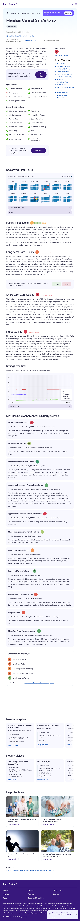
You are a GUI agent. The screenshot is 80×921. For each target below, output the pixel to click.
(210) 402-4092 (42, 745)
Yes (58, 284)
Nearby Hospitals (62, 92)
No (68, 284)
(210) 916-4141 (13, 745)
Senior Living (15, 13)
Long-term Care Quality (64, 74)
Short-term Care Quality (64, 77)
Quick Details (61, 64)
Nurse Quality (61, 79)
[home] (10, 4)
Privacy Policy (58, 890)
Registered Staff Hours (64, 69)
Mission (6, 894)
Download (68, 13)
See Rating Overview (61, 55)
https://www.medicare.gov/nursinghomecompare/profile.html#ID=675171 (31, 870)
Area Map (60, 90)
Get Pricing (40, 75)
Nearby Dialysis (62, 95)
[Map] (40, 702)
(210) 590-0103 (42, 779)
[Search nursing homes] (72, 4)
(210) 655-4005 (13, 780)
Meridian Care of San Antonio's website (21, 36)
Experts (31, 890)
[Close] (76, 915)
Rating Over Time (62, 82)
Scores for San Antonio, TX (65, 87)
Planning (31, 894)
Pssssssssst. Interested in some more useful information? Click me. (62, 915)
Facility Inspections (63, 71)
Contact (6, 890)
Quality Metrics (61, 84)
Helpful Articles (61, 98)
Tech (5, 898)
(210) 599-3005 (30, 40)
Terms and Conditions (36, 898)
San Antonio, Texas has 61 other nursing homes (39, 683)
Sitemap (56, 894)
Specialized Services (63, 66)
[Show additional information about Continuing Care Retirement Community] (17, 93)
